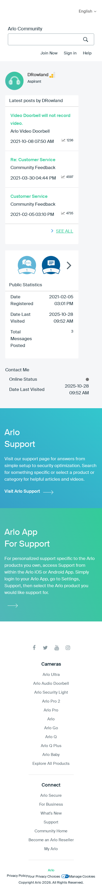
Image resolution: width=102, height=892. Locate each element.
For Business (51, 804)
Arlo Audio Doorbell (51, 684)
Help (87, 53)
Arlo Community (25, 29)
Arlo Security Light (51, 692)
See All (64, 231)
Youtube (56, 647)
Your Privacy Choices (44, 876)
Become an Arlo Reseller (51, 840)
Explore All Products (51, 764)
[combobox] (51, 39)
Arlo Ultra (51, 675)
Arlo (51, 719)
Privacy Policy (17, 876)
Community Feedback (32, 168)
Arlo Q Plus (51, 746)
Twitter (45, 647)
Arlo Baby (51, 755)
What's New (51, 813)
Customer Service (29, 196)
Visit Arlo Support (22, 491)
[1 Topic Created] (51, 265)
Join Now (49, 53)
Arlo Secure (51, 796)
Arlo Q (51, 737)
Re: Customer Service (32, 160)
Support (51, 822)
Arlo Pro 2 (51, 701)
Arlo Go (51, 728)
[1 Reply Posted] (27, 265)
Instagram (68, 647)
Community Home (51, 831)
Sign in (70, 53)
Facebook (34, 647)
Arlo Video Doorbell (30, 131)
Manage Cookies (82, 876)
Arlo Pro (51, 710)
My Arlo (7, 3)
